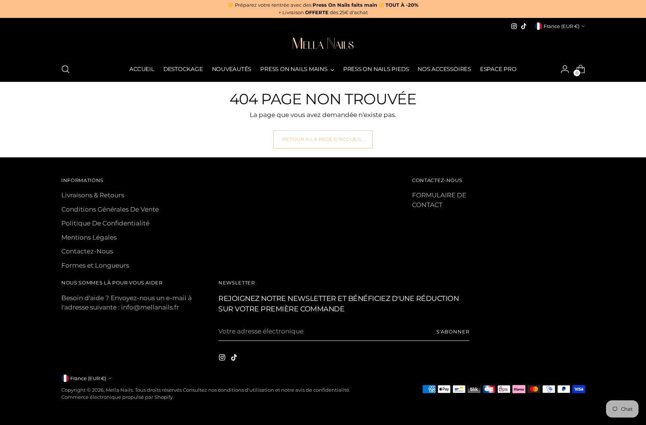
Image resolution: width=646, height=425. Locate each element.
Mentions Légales (89, 237)
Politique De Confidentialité (105, 223)
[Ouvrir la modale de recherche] (65, 69)
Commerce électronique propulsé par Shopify (117, 397)
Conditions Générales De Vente (110, 209)
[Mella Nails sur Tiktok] (523, 26)
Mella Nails (119, 390)
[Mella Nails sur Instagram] (514, 26)
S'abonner (453, 332)
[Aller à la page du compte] (564, 69)
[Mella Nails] (323, 44)
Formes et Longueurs (95, 265)
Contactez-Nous (87, 251)
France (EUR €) (561, 26)
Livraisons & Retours (92, 195)
